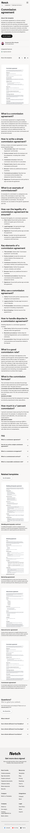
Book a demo (4, 816)
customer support (5, 707)
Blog (20, 775)
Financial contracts (17, 5)
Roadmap (21, 781)
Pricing (21, 778)
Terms (20, 809)
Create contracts (5, 778)
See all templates (6, 478)
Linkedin (8, 827)
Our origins (4, 809)
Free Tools (21, 786)
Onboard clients (5, 783)
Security (3, 789)
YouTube (16, 827)
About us (3, 806)
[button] (27, 2)
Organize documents (6, 781)
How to (21, 783)
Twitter (24, 827)
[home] (4, 2)
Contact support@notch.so (6, 812)
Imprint (21, 811)
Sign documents (5, 775)
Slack (20, 799)
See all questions (6, 711)
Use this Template (7, 36)
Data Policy (22, 806)
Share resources (5, 786)
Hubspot (21, 796)
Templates (7, 5)
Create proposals (5, 773)
